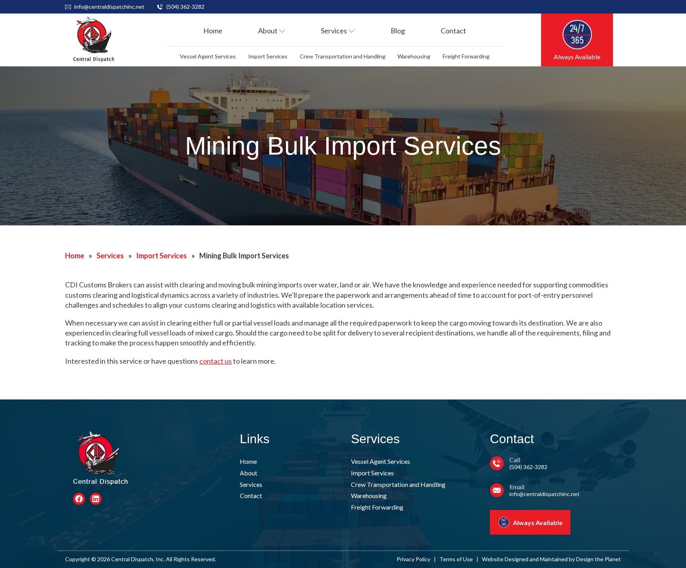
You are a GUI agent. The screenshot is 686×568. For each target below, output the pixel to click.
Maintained (554, 559)
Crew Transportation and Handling (342, 56)
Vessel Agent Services (208, 56)
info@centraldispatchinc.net (109, 6)
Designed (516, 559)
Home (212, 30)
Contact (453, 30)
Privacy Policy (413, 559)
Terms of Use (456, 559)
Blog (398, 30)
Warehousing (413, 56)
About (267, 31)
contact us (215, 361)
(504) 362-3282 (185, 6)
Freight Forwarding (466, 56)
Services (334, 31)
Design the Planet (598, 559)
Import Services (267, 56)
